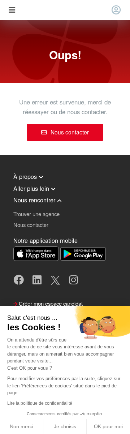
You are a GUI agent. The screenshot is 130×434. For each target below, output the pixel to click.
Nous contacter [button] (30, 224)
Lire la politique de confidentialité (39, 403)
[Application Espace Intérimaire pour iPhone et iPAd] (36, 253)
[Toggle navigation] (12, 10)
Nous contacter (69, 132)
